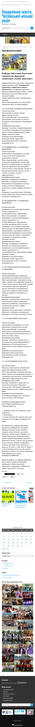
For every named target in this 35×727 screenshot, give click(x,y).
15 (13, 539)
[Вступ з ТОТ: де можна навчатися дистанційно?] (22, 497)
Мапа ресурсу (17, 720)
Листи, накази (9, 566)
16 (17, 539)
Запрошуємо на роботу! (7, 504)
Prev (3, 712)
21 (8, 542)
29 (13, 546)
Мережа (5, 691)
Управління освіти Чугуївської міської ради (17, 15)
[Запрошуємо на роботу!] (8, 497)
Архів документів (8, 563)
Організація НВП (8, 698)
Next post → (29, 482)
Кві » (7, 548)
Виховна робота (8, 700)
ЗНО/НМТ (6, 696)
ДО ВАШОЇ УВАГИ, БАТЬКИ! (11, 575)
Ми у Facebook (7, 577)
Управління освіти (8, 689)
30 (17, 546)
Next (31, 712)
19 (31, 539)
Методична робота (8, 694)
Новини (5, 568)
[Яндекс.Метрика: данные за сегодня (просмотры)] (17, 725)
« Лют (3, 548)
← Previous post (6, 482)
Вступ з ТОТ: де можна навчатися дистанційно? (20, 505)
